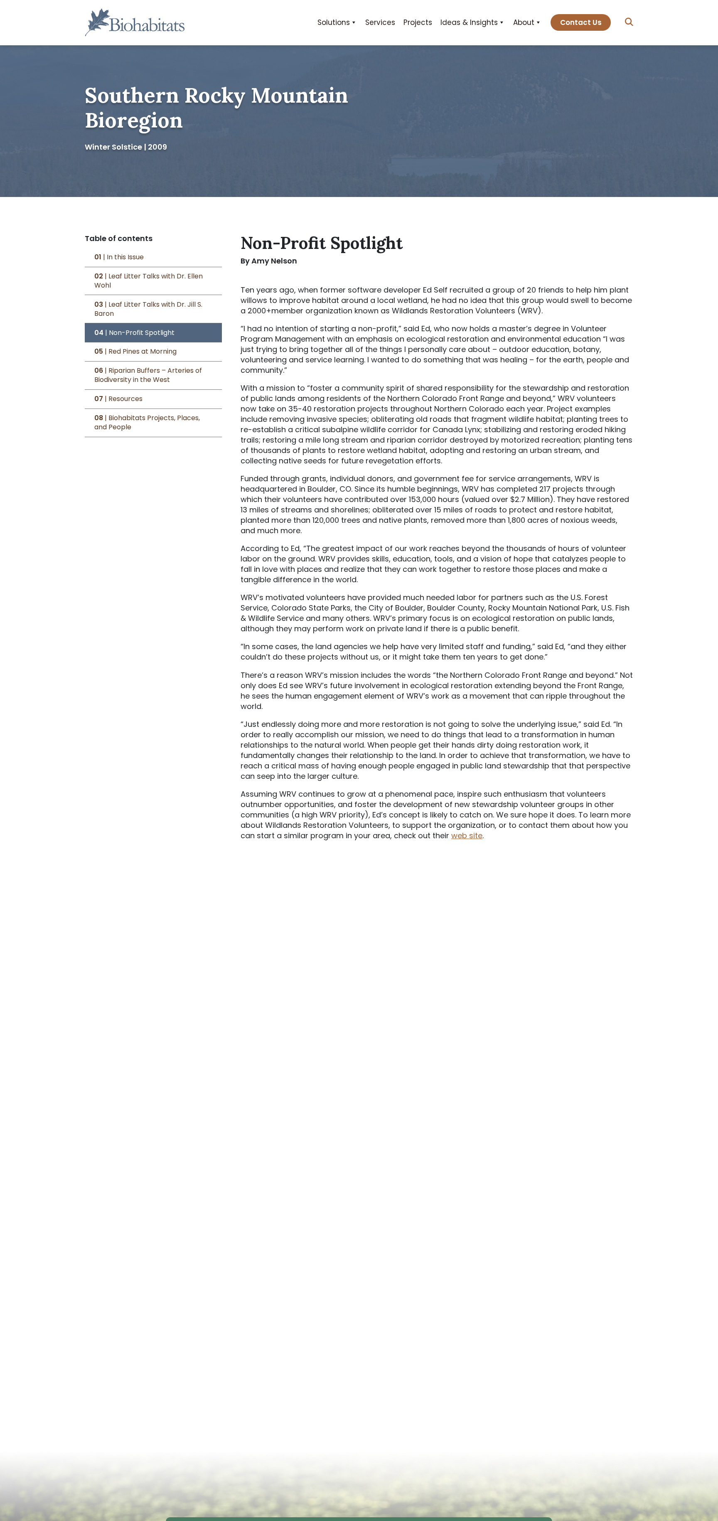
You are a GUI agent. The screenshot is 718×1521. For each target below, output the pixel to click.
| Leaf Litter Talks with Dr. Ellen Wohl (148, 281)
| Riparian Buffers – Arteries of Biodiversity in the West (148, 375)
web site (466, 835)
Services (380, 22)
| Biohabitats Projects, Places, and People (147, 422)
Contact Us (581, 22)
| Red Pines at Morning (135, 352)
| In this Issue (119, 257)
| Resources (118, 399)
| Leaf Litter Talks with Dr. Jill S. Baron (148, 309)
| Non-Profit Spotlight (134, 333)
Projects (417, 22)
